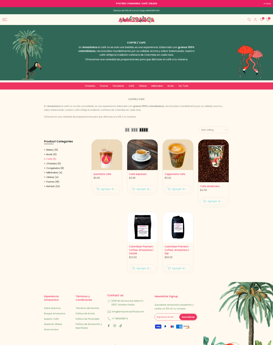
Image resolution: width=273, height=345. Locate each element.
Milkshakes (157, 85)
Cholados (90, 85)
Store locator (51, 329)
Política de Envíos (85, 313)
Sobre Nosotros (52, 308)
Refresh (53, 186)
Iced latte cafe (102, 174)
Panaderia (118, 85)
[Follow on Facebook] (108, 326)
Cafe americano (210, 186)
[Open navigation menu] (34, 19)
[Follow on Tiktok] (120, 326)
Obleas (143, 85)
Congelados (55, 168)
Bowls (171, 85)
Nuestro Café (51, 318)
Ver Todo (183, 85)
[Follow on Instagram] (114, 326)
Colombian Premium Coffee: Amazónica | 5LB (177, 250)
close (6, 4)
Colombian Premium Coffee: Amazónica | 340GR (141, 250)
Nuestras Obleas (53, 324)
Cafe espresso (138, 174)
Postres (104, 85)
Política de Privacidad (87, 318)
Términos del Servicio (87, 308)
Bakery (52, 149)
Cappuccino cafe (175, 174)
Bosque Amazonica (54, 313)
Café (131, 85)
